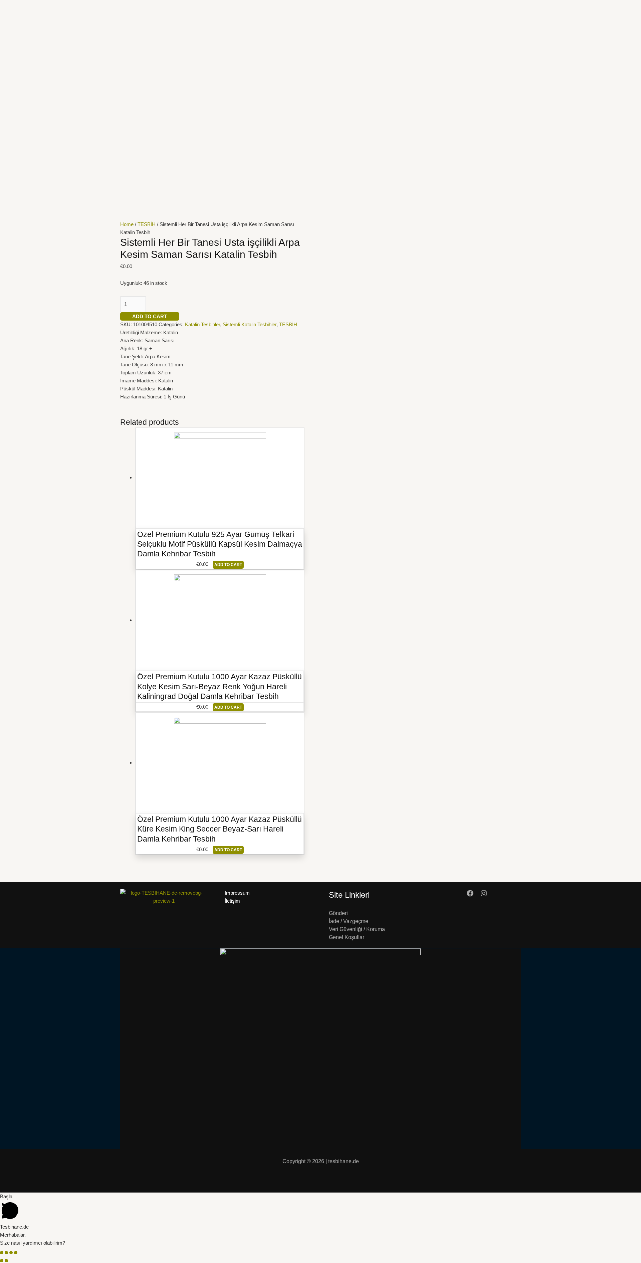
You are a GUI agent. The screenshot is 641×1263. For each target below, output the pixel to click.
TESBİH (147, 224)
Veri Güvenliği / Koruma (357, 929)
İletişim (232, 901)
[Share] (6, 1252)
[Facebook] (470, 893)
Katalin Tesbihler (202, 324)
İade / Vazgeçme (348, 921)
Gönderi (338, 913)
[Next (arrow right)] (6, 1260)
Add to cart (149, 316)
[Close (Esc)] (1, 1252)
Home (127, 224)
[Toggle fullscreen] (11, 1252)
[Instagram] (483, 893)
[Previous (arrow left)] (1, 1260)
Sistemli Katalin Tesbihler (249, 324)
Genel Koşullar (346, 937)
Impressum (237, 893)
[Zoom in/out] (15, 1252)
